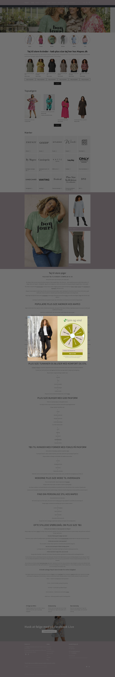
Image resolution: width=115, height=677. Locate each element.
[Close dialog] (29, 317)
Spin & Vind (72, 353)
